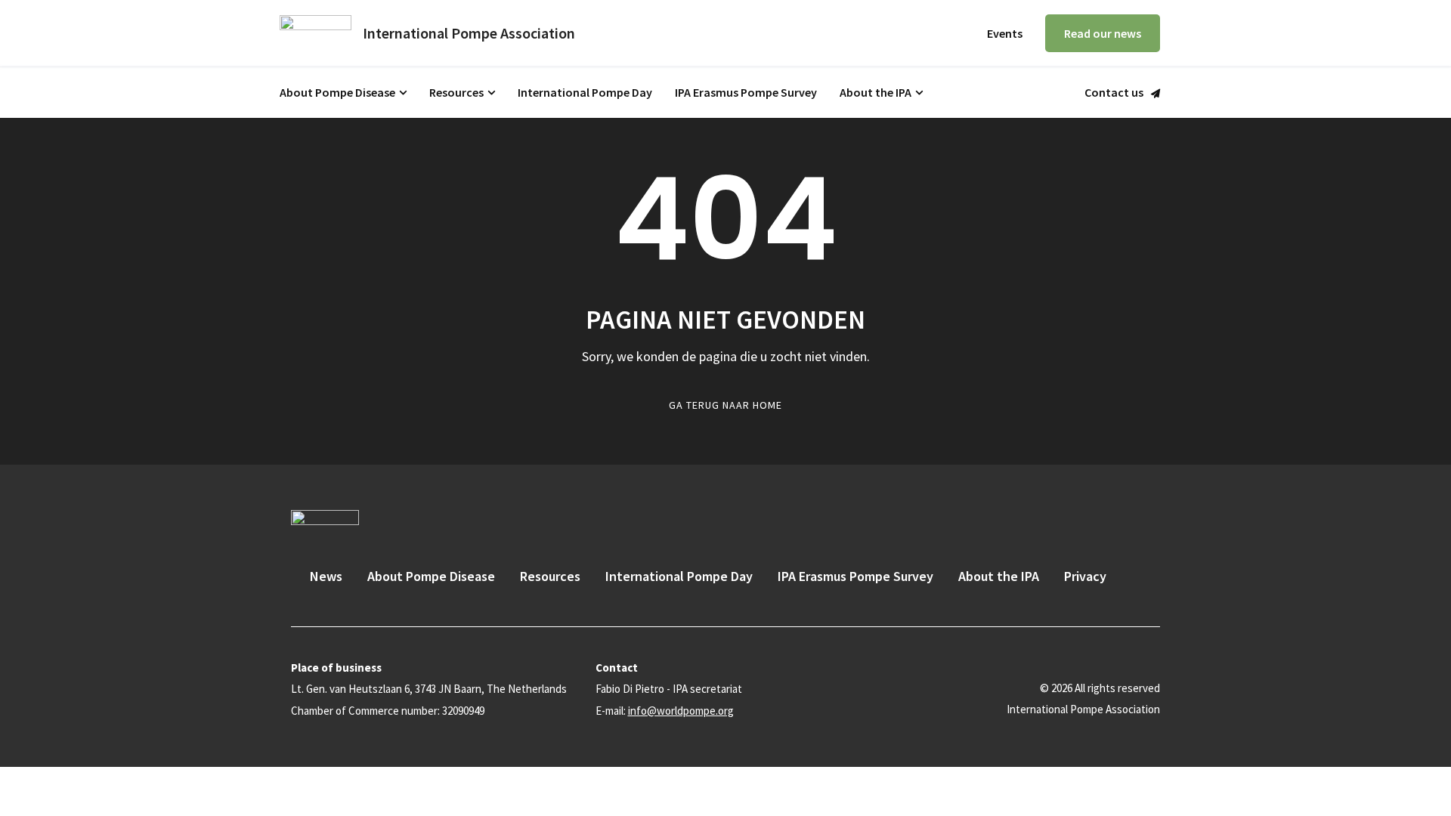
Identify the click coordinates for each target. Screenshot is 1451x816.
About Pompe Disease (337, 92)
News (326, 576)
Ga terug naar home (725, 405)
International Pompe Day (585, 92)
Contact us (1113, 93)
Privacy (1085, 576)
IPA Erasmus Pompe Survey (746, 92)
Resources (456, 92)
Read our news (1102, 33)
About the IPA (875, 92)
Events (1005, 33)
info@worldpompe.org (681, 710)
